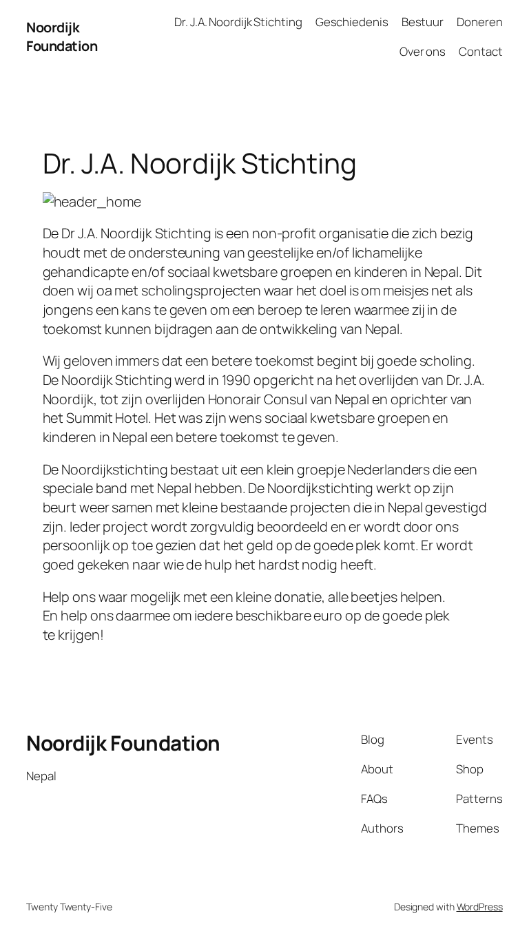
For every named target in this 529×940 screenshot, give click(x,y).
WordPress (480, 906)
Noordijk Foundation (61, 37)
